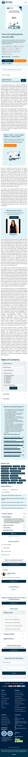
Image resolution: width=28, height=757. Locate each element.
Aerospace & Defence (19, 709)
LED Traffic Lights (12, 482)
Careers (2, 696)
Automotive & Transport (19, 694)
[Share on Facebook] (7, 63)
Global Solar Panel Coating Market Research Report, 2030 (14, 505)
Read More (13, 388)
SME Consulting (4, 724)
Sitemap (21, 683)
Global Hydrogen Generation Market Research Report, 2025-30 (13, 499)
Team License (14, 527)
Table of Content (7, 363)
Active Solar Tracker (5, 473)
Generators (20, 482)
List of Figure (6, 398)
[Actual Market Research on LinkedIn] (15, 734)
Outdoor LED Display (5, 480)
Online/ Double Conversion (15, 478)
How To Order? (4, 700)
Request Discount (14, 603)
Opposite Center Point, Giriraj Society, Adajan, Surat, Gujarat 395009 (21, 723)
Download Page (6, 56)
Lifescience (17, 705)
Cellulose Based (16, 466)
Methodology (4, 694)
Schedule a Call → (14, 581)
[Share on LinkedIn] (11, 63)
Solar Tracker (4, 482)
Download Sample (11, 145)
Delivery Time (8, 613)
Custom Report (4, 717)
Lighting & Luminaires (7, 53)
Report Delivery (9, 639)
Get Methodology (14, 650)
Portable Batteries (5, 478)
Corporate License (14, 530)
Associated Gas (22, 480)
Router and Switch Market (6, 466)
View (23, 80)
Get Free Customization (14, 564)
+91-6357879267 (19, 725)
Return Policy (3, 702)
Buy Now (8, 60)
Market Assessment (5, 719)
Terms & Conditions (5, 703)
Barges (23, 466)
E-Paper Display (13, 468)
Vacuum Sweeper (5, 475)
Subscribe (14, 673)
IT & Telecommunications (20, 703)
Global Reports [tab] (5, 489)
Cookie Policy (23, 751)
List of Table (6, 394)
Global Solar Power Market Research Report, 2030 (12, 502)
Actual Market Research (8, 46)
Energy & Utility (17, 51)
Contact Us (3, 707)
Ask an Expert (14, 217)
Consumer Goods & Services (20, 711)
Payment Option (9, 634)
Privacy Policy (14, 683)
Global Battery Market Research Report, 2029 (11, 495)
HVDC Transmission (14, 475)
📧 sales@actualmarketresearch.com (20, 728)
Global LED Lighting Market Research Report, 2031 (12, 508)
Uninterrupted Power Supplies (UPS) (17, 473)
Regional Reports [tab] (14, 489)
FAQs (2, 705)
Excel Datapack (14, 517)
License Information (14, 522)
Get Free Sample (21, 60)
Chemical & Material (19, 698)
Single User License (14, 525)
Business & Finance (18, 692)
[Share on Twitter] (9, 63)
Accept (14, 754)
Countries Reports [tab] (6, 492)
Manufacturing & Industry (20, 700)
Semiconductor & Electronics (20, 707)
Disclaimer (7, 683)
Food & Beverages (18, 702)
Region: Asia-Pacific (7, 51)
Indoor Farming (21, 468)
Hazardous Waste (5, 468)
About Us (3, 692)
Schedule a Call (16, 56)
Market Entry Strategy (5, 721)
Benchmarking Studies (5, 722)
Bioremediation (14, 480)
